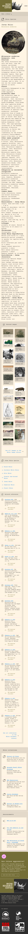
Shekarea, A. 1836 (10, 619)
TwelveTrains (15, 901)
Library (8, 14)
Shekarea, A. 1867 (10, 698)
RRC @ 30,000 (11, 820)
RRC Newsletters (12, 780)
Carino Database (12, 794)
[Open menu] (26, 6)
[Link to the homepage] (12, 6)
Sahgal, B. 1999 (9, 556)
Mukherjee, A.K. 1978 (11, 513)
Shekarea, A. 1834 (10, 531)
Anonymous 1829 (9, 601)
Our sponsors (4, 908)
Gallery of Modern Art (15, 803)
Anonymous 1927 (9, 569)
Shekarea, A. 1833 (10, 715)
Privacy (3, 901)
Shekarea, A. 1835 (10, 635)
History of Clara (13, 756)
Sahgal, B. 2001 (9, 545)
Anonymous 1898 (9, 499)
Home (2, 14)
